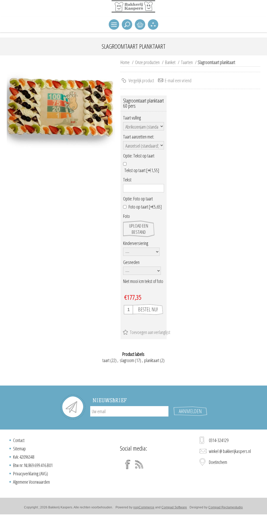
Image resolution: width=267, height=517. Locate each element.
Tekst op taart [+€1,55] (141, 170)
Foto (126, 216)
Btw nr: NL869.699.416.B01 (33, 465)
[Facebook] (127, 464)
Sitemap (19, 448)
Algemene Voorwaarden (31, 482)
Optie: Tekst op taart (138, 156)
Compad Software (174, 507)
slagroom (127, 360)
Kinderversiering (135, 243)
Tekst (127, 179)
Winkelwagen (140, 24)
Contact (19, 440)
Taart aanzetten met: (138, 137)
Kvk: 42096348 (23, 457)
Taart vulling (132, 118)
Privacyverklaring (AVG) (30, 473)
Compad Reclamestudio (225, 507)
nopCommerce (143, 507)
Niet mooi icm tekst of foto (143, 281)
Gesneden (131, 262)
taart (106, 360)
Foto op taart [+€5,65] (145, 207)
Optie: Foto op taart (138, 199)
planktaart (151, 360)
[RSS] (139, 464)
